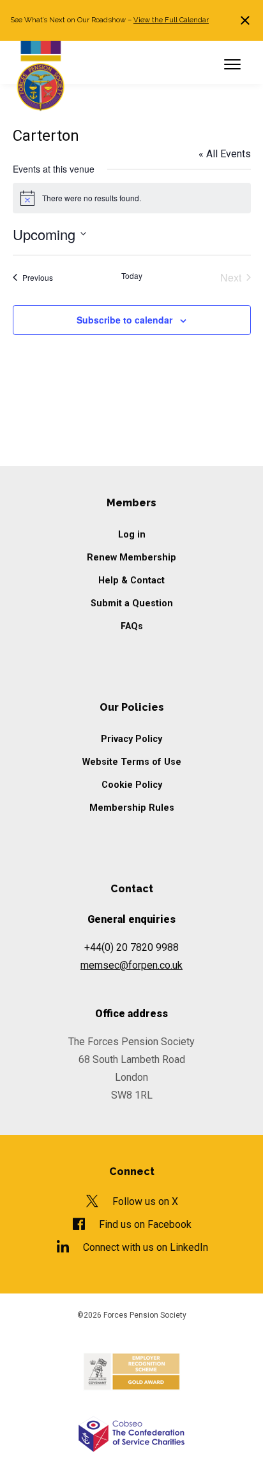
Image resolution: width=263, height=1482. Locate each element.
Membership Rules (131, 807)
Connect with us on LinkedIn (145, 1247)
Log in (132, 534)
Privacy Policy (131, 739)
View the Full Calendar (171, 19)
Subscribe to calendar (124, 319)
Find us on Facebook (145, 1224)
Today (131, 276)
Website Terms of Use (131, 762)
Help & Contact (131, 580)
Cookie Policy (131, 785)
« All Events (225, 154)
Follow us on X (145, 1201)
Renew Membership (131, 557)
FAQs (132, 626)
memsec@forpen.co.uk (131, 965)
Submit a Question (132, 603)
